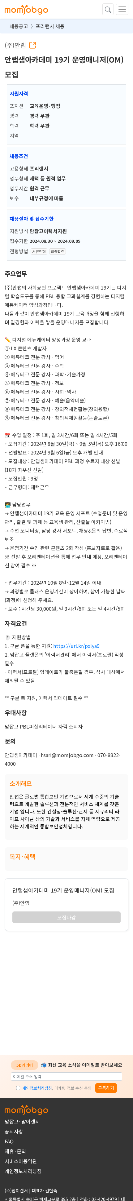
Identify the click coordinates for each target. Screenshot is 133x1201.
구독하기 (106, 1088)
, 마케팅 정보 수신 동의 (57, 1088)
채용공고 (19, 26)
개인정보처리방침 (37, 1088)
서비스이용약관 (21, 1161)
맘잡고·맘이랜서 (22, 1121)
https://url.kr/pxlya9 (76, 645)
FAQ (9, 1141)
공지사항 (14, 1131)
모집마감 (66, 917)
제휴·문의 (15, 1151)
